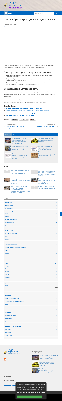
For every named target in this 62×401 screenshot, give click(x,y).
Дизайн (31, 216)
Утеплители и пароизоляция (31, 326)
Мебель (31, 253)
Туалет (31, 321)
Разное (6, 285)
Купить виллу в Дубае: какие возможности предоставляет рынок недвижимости (19, 141)
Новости (31, 263)
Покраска (31, 277)
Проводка (31, 283)
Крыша (31, 239)
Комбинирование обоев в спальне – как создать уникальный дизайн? (20, 148)
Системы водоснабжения (31, 298)
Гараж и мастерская (31, 211)
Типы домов (31, 318)
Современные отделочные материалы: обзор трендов (21, 113)
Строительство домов (31, 307)
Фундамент (31, 329)
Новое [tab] (14, 134)
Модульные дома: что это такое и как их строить (20, 115)
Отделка (31, 271)
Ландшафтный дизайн (31, 244)
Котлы (31, 236)
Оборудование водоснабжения (31, 266)
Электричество (31, 335)
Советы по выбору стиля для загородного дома (15, 126)
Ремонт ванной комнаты (31, 290)
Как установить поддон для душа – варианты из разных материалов (47, 155)
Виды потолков (31, 205)
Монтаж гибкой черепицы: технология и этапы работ (46, 187)
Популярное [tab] (8, 134)
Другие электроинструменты (31, 225)
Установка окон (31, 324)
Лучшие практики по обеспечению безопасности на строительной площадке (27, 110)
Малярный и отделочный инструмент (31, 247)
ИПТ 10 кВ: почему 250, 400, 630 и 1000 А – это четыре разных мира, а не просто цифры (46, 173)
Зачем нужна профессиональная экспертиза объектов (45, 126)
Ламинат (31, 242)
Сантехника (31, 295)
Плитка (31, 274)
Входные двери (31, 208)
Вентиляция (31, 202)
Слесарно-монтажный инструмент (31, 301)
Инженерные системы (31, 228)
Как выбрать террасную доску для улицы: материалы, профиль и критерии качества (20, 181)
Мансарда (31, 250)
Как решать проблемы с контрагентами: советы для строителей (24, 108)
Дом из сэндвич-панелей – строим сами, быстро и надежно (46, 140)
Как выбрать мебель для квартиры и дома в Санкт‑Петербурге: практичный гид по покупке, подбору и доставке (20, 189)
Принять (30, 397)
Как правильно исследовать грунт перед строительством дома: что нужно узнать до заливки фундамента (20, 173)
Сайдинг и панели (31, 293)
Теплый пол (31, 312)
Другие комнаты (31, 222)
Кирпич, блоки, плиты (31, 233)
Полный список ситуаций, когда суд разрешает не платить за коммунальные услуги (20, 156)
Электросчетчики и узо (31, 338)
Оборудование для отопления (31, 268)
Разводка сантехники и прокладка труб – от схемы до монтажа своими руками (47, 149)
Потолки (31, 280)
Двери (31, 213)
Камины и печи (31, 230)
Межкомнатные (31, 256)
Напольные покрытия (11, 259)
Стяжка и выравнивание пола (31, 309)
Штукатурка (31, 332)
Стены (31, 304)
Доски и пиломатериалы (31, 219)
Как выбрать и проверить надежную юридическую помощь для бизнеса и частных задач (46, 181)
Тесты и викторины (31, 315)
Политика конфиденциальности (12, 385)
